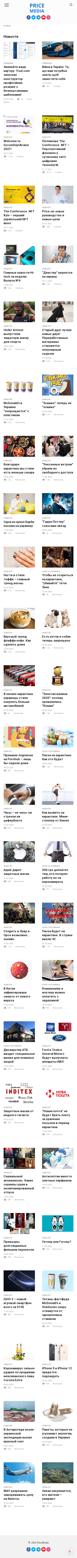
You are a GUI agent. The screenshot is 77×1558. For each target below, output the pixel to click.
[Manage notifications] (70, 1551)
